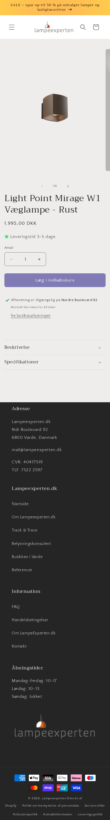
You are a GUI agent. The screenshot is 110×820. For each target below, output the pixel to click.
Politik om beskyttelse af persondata (50, 805)
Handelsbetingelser (30, 620)
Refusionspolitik (25, 814)
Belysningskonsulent (31, 543)
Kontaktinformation (57, 814)
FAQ (16, 607)
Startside (20, 504)
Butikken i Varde (27, 557)
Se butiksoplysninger (31, 315)
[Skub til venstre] (42, 186)
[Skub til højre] (68, 186)
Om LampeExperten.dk (33, 633)
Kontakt (19, 646)
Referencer (22, 570)
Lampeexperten (54, 798)
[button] (11, 27)
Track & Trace (25, 530)
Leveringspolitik (90, 814)
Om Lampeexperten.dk (33, 517)
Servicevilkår (94, 805)
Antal (8, 248)
